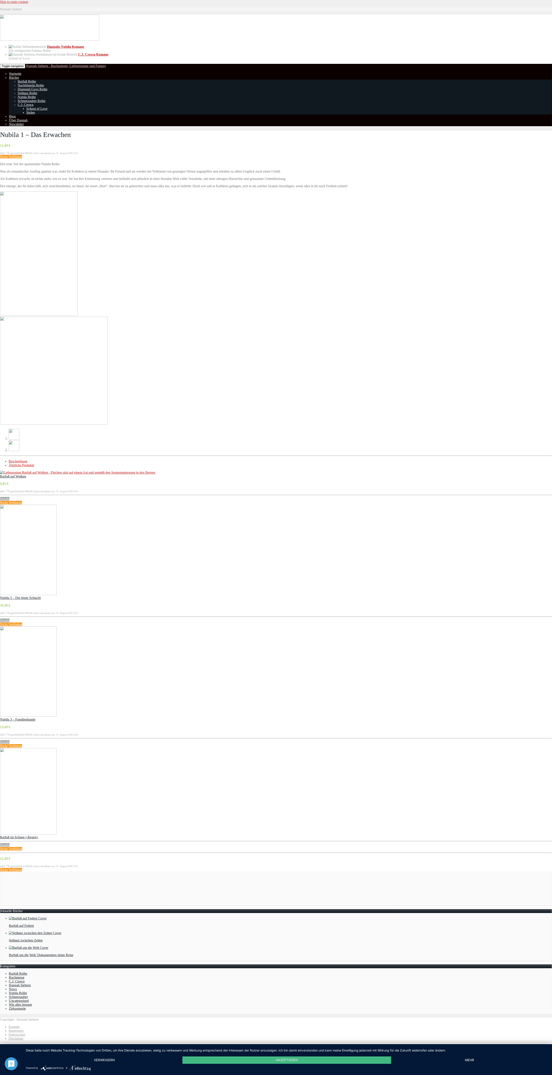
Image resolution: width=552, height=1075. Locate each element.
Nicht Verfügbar (11, 157)
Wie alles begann (20, 1004)
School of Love (36, 108)
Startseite (15, 73)
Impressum (16, 1031)
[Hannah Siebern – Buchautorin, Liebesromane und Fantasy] (49, 39)
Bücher (14, 77)
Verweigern (104, 1060)
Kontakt (14, 1027)
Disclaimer (16, 1038)
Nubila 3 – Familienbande (17, 719)
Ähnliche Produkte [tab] (21, 465)
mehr (469, 1060)
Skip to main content (14, 2)
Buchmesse (16, 977)
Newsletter (16, 124)
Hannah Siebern (20, 985)
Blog (12, 116)
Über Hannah (18, 120)
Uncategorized (19, 1001)
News (13, 989)
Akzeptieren (287, 1060)
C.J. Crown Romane (93, 54)
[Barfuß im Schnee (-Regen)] (28, 833)
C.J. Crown (25, 105)
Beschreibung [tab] (18, 461)
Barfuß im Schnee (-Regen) (19, 837)
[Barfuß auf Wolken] (77, 472)
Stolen (30, 112)
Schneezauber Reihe (31, 101)
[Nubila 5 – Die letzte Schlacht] (28, 594)
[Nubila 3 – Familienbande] (28, 715)
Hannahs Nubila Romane (65, 47)
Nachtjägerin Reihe (31, 85)
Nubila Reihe (27, 97)
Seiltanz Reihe (27, 93)
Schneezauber (18, 997)
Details (4, 499)
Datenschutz (17, 1034)
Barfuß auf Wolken (13, 476)
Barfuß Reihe (27, 81)
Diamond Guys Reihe (32, 89)
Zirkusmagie (17, 1008)
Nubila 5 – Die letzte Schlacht (20, 598)
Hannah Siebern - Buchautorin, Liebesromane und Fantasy (66, 66)
